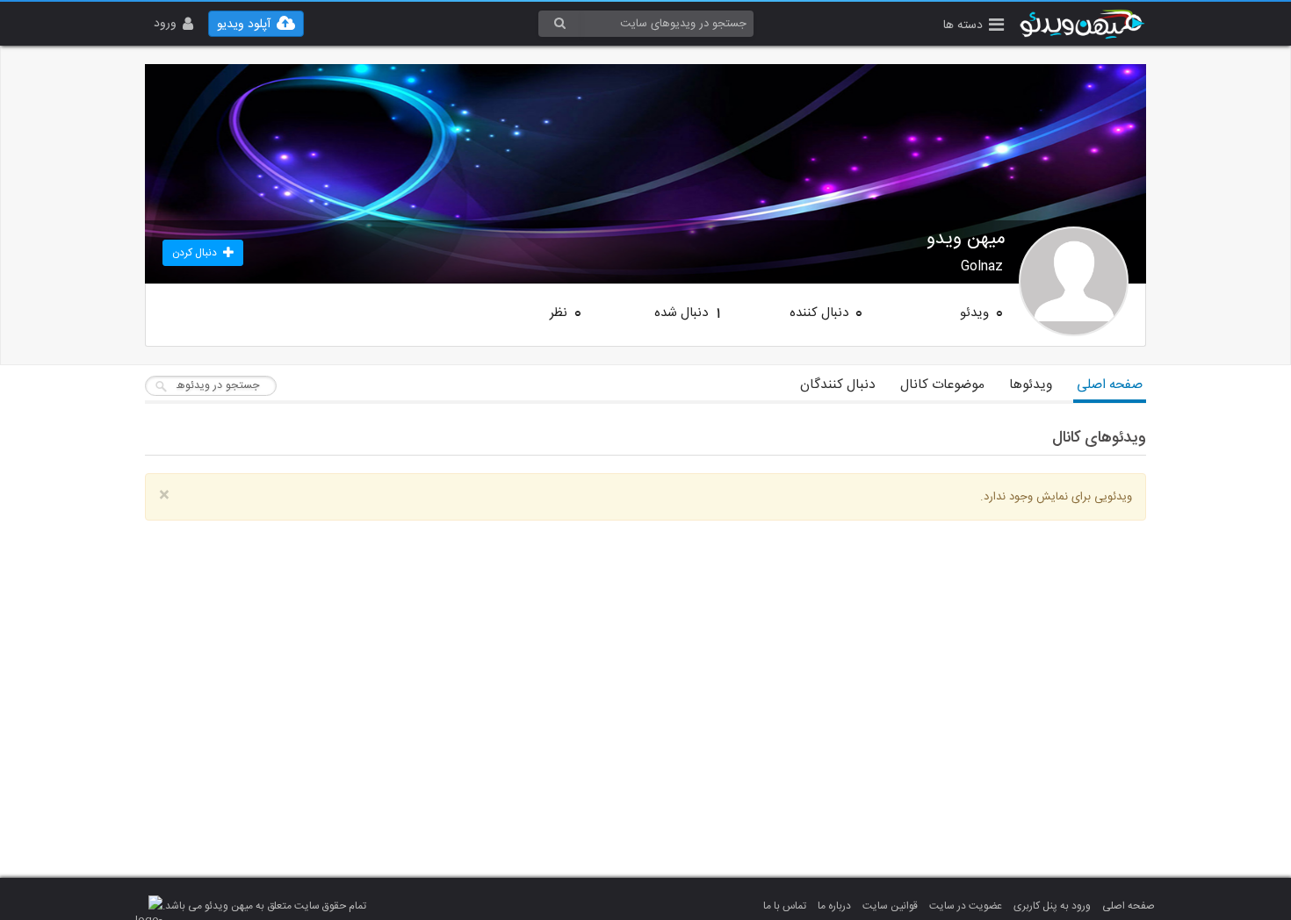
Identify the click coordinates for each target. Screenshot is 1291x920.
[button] (973, 26)
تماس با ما (784, 906)
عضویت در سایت (965, 906)
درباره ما (834, 906)
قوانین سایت (890, 906)
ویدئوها (1030, 385)
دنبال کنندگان (838, 385)
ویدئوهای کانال (1099, 438)
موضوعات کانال (942, 385)
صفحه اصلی (1110, 385)
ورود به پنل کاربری (1052, 906)
